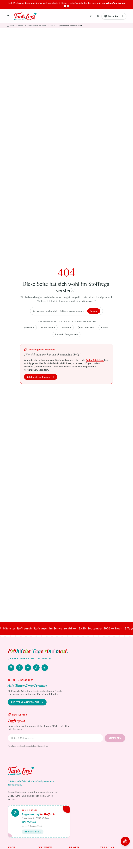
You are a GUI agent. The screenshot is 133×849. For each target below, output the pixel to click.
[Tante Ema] (25, 16)
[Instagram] (11, 667)
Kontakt (105, 327)
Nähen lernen (48, 327)
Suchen (93, 311)
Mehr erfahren (31, 832)
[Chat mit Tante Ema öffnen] (125, 841)
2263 (52, 25)
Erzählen (66, 327)
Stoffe (20, 25)
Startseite (29, 327)
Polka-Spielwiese (95, 360)
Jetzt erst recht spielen (40, 376)
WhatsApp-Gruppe (115, 2)
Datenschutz (42, 746)
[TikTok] (36, 667)
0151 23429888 (29, 822)
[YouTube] (45, 667)
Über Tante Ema (86, 327)
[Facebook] (19, 667)
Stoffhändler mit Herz (36, 25)
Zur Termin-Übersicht (25, 702)
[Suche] (91, 16)
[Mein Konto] (98, 16)
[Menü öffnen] (8, 16)
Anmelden (115, 738)
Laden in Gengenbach (66, 334)
